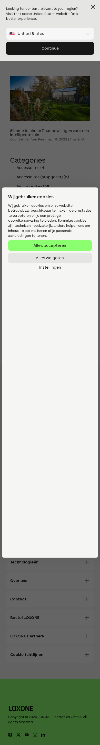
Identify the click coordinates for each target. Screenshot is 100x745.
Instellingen (50, 267)
